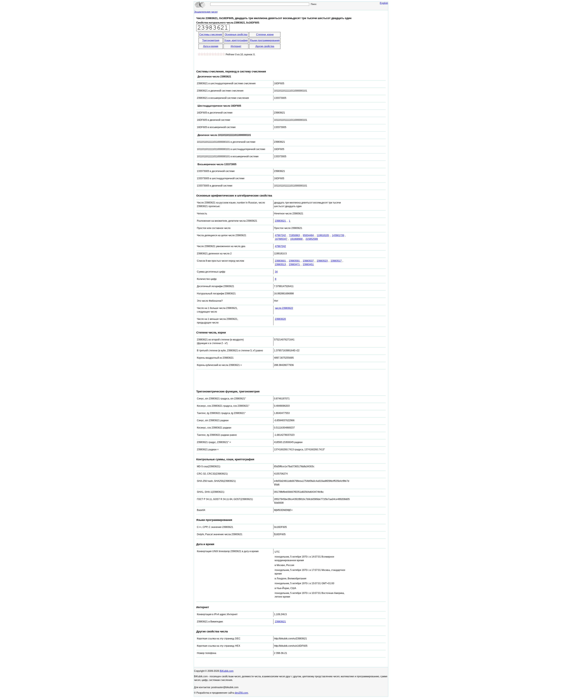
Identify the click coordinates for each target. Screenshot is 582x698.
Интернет (236, 46)
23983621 (280, 221)
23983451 (308, 264)
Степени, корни (265, 34)
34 (276, 271)
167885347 (281, 239)
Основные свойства (236, 34)
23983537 (308, 261)
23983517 (336, 261)
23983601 (280, 261)
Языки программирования (265, 40)
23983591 (294, 261)
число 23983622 (284, 308)
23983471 (294, 264)
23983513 (280, 264)
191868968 (296, 239)
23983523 (322, 261)
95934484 (308, 235)
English (384, 3)
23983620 (280, 319)
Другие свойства (264, 46)
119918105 (323, 235)
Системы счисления (210, 34)
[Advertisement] (308, 43)
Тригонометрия (210, 40)
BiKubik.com (226, 671)
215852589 (312, 239)
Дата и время (210, 46)
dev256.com (241, 692)
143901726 (338, 235)
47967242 (280, 235)
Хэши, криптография (236, 40)
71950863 (294, 235)
